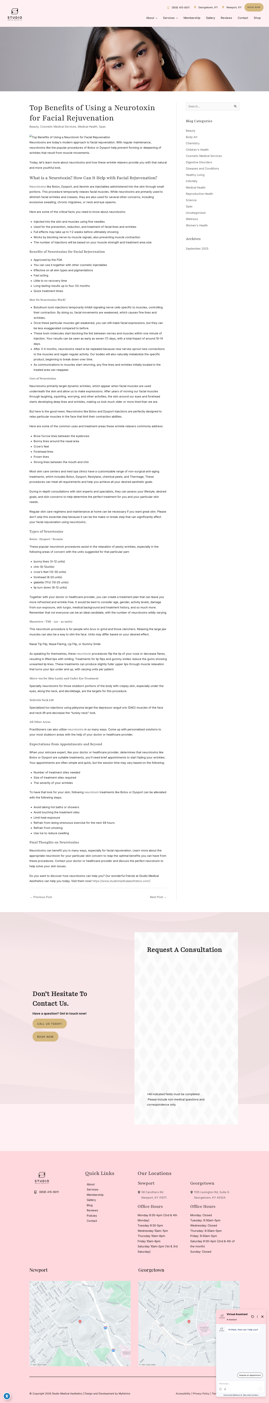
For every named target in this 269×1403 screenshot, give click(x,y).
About (91, 1184)
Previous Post (41, 897)
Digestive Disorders (199, 162)
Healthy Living (195, 175)
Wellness (192, 219)
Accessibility (183, 1393)
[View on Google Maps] (80, 1323)
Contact (92, 1220)
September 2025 (197, 248)
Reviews (92, 1210)
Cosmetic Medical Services (58, 126)
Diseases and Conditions (202, 168)
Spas (102, 126)
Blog (90, 1205)
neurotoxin (83, 653)
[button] (254, 7)
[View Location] (195, 7)
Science (191, 200)
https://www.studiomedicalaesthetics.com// (121, 881)
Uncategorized (195, 212)
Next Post (158, 897)
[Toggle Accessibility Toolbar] (7, 1396)
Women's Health (197, 225)
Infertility (191, 181)
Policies (92, 1215)
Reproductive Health (199, 193)
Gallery (91, 1200)
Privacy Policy (201, 1393)
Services (92, 1189)
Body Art (191, 137)
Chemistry (193, 143)
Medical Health (87, 126)
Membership (95, 1194)
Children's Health (197, 149)
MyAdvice (124, 1393)
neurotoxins (75, 729)
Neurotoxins (37, 186)
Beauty (34, 126)
